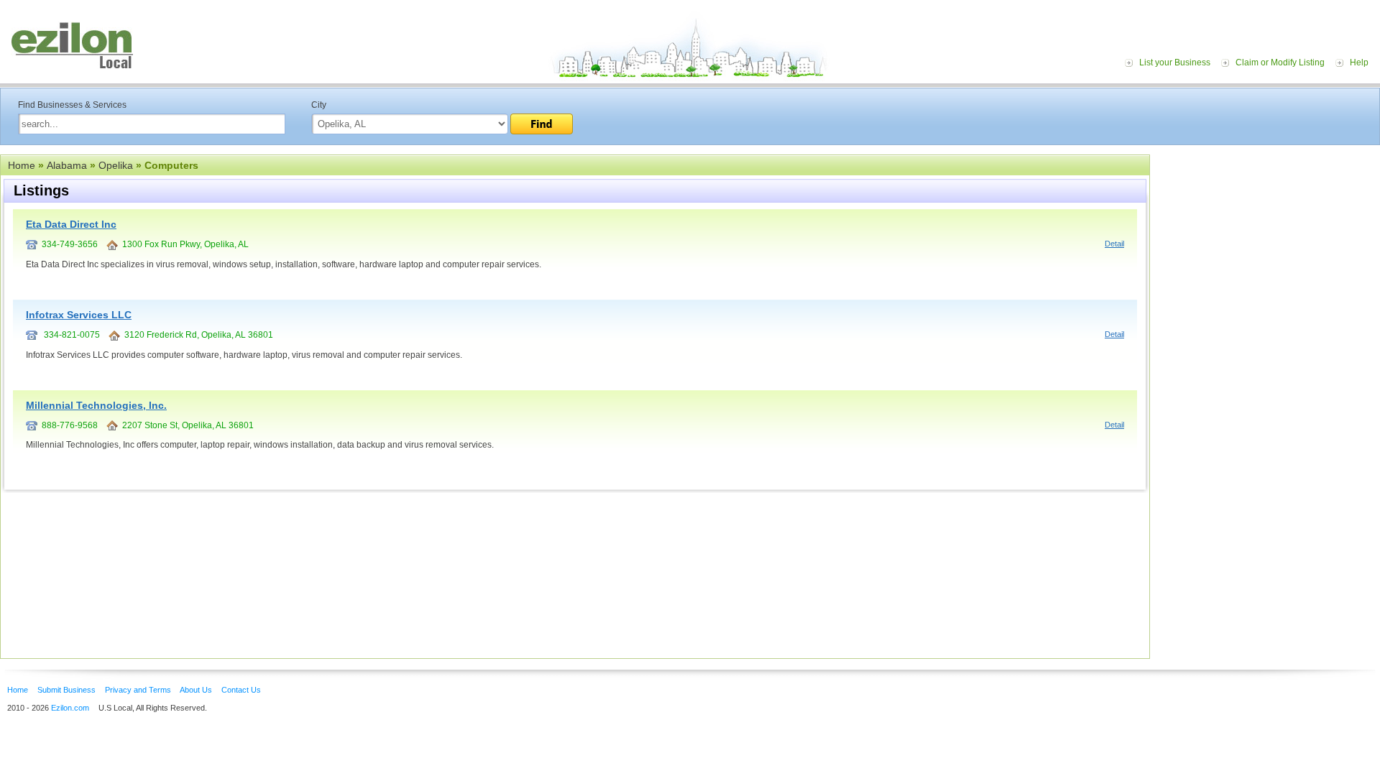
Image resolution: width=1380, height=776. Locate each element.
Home (21, 165)
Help (1359, 62)
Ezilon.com (70, 707)
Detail (1114, 243)
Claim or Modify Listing (1280, 62)
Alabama (67, 165)
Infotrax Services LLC (79, 314)
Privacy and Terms (138, 689)
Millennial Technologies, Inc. (96, 405)
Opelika (115, 165)
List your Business (1174, 62)
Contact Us (241, 689)
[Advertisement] (1268, 243)
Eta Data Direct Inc (71, 224)
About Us (196, 689)
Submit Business (66, 689)
